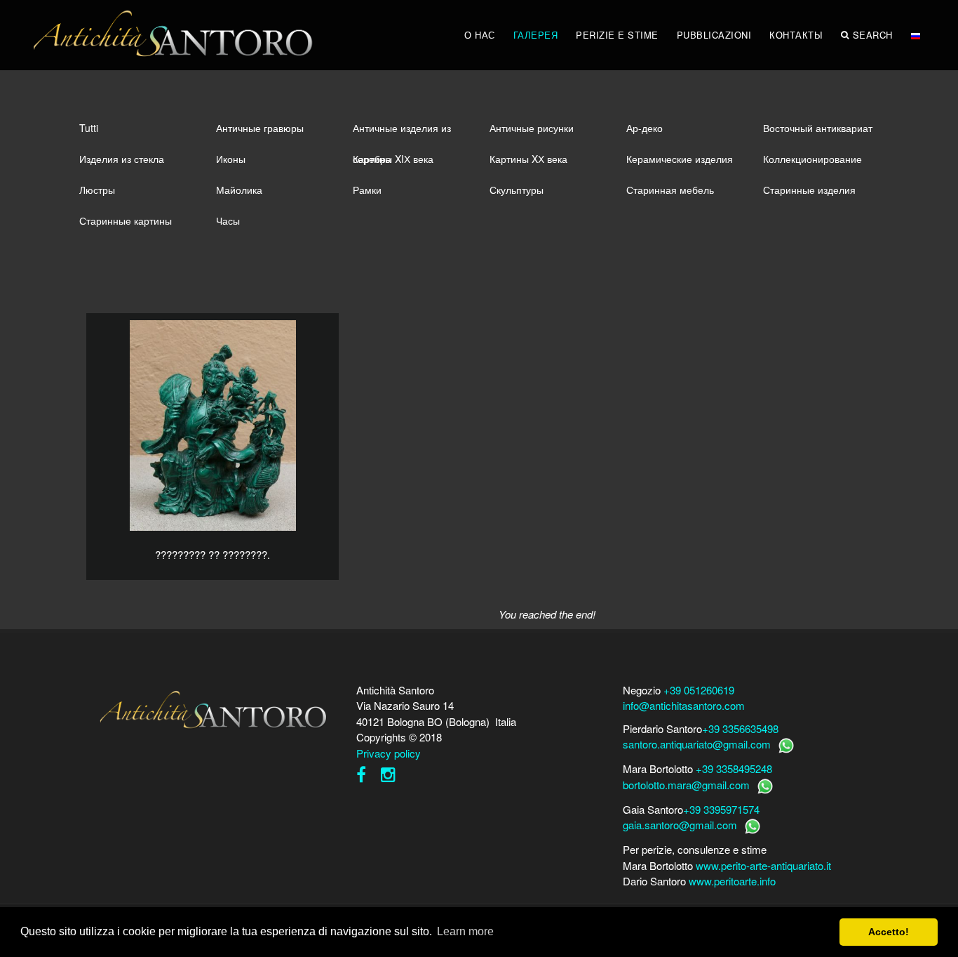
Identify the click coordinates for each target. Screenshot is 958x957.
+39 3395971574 (721, 809)
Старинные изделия (809, 190)
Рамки (367, 190)
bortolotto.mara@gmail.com (686, 784)
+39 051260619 (698, 689)
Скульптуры (517, 190)
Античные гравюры (260, 128)
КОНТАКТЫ (796, 34)
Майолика (239, 190)
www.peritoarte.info (732, 880)
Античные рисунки (532, 128)
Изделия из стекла (121, 159)
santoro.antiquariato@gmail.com (697, 744)
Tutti (88, 128)
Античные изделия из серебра (402, 132)
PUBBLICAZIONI (714, 34)
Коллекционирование (812, 159)
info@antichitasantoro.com (684, 705)
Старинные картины (125, 220)
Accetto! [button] (888, 931)
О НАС (479, 34)
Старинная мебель (670, 190)
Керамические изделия (679, 159)
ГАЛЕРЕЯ (535, 34)
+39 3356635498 (740, 728)
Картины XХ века (528, 159)
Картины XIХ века (393, 159)
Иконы (230, 159)
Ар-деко (644, 128)
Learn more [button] (465, 931)
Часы (228, 220)
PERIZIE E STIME (617, 34)
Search (873, 34)
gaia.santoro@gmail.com (680, 824)
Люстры (97, 190)
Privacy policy (388, 753)
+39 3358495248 (734, 768)
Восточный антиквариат (817, 128)
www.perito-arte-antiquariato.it (763, 865)
